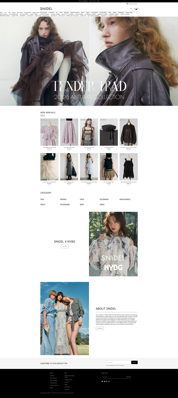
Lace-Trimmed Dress (69, 182)
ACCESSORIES (103, 12)
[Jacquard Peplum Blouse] (49, 132)
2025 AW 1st (54, 15)
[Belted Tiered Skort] (109, 166)
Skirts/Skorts (125, 199)
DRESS (14, 12)
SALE (5, 12)
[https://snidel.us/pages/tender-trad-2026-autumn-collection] (89, 61)
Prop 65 (67, 382)
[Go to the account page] (134, 8)
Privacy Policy (53, 383)
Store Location (53, 380)
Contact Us (67, 387)
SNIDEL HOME (129, 12)
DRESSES (66, 12)
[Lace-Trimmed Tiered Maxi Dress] (89, 166)
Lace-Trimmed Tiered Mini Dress (129, 182)
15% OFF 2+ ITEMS (113, 15)
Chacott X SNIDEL (23, 14)
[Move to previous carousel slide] (87, 103)
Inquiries (67, 389)
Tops (42, 199)
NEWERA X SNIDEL (114, 14)
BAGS (109, 12)
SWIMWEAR (121, 12)
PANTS (88, 12)
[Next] (55, 8)
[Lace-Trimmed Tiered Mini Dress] (129, 166)
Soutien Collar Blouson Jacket (128, 147)
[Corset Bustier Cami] (89, 132)
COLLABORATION (13, 14)
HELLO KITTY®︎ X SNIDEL (68, 14)
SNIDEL (49, 392)
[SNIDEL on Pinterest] (105, 382)
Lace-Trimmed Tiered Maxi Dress (89, 182)
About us (52, 375)
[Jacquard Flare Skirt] (69, 132)
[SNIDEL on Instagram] (107, 382)
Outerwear (104, 199)
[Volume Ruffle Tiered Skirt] (49, 166)
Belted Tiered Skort (109, 182)
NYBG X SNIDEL (34, 14)
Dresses (63, 199)
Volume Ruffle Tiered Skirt (49, 182)
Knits (82, 199)
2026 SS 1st (38, 15)
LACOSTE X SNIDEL (44, 14)
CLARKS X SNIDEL (55, 14)
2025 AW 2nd (45, 15)
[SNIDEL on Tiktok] (109, 382)
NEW (1, 12)
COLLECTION (15, 15)
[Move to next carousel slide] (91, 103)
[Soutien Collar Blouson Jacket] (129, 132)
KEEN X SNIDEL (79, 14)
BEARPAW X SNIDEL (5, 15)
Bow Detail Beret (109, 147)
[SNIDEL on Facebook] (102, 382)
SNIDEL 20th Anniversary (72, 15)
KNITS (82, 12)
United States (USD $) (132, 3)
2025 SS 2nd (61, 15)
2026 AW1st (23, 15)
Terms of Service (54, 385)
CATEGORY (51, 12)
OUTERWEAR (27, 12)
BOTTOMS (19, 12)
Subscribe (128, 376)
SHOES (114, 12)
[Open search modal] (131, 8)
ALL (57, 12)
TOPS (60, 12)
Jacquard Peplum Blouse (49, 147)
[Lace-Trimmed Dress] (69, 166)
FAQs (66, 384)
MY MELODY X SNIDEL (90, 14)
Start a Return (53, 378)
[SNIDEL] (46, 8)
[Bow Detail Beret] (109, 132)
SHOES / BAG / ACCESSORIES (39, 12)
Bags (82, 204)
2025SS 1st (83, 15)
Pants (42, 204)
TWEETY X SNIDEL (125, 14)
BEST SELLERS (3, 14)
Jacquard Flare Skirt (69, 147)
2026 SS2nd (30, 15)
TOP (9, 12)
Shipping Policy (68, 379)
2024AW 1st (104, 15)
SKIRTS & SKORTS (75, 12)
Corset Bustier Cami (89, 147)
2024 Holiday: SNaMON (93, 15)
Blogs (51, 387)
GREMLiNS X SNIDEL (103, 14)
